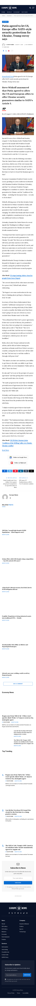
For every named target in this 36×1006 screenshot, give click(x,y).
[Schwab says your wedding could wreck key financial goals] (18, 661)
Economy (17, 12)
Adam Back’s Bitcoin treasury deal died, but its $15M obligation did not (17, 588)
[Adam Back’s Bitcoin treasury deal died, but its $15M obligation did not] (18, 575)
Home (3, 12)
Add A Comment (18, 683)
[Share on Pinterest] (8, 50)
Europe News (10, 44)
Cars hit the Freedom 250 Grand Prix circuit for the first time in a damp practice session (23, 732)
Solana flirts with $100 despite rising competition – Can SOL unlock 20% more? (17, 560)
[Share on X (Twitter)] (6, 50)
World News (10, 76)
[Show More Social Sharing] (12, 50)
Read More (5, 450)
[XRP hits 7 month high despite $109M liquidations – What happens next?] (18, 518)
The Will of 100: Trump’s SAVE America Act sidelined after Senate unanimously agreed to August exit (23, 741)
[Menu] (33, 8)
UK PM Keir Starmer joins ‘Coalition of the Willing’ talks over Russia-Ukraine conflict (17, 443)
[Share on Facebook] (3, 50)
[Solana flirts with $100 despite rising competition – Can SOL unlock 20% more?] (18, 547)
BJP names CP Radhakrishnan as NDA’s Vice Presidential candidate (26, 482)
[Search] (30, 8)
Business (5, 21)
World (9, 12)
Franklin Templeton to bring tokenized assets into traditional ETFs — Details (16, 617)
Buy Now (25, 12)
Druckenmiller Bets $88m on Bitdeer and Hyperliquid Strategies (15, 645)
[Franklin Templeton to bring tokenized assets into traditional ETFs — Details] (18, 604)
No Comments (29, 44)
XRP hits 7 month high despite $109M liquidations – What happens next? (14, 531)
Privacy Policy (15, 888)
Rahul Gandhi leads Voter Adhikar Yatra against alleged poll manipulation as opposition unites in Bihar (10, 483)
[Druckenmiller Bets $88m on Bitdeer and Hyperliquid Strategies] (18, 633)
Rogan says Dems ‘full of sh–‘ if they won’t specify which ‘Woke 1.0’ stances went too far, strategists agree (17, 718)
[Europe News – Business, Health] (9, 7)
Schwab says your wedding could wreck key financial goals (16, 674)
